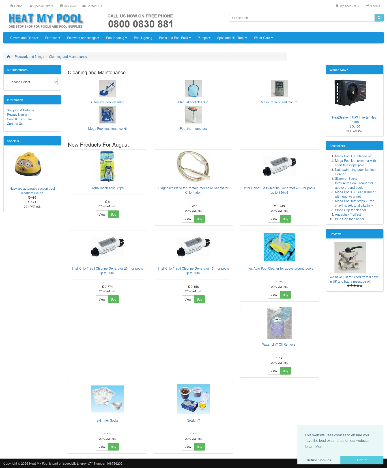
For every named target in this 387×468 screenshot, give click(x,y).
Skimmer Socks (107, 420)
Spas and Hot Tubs (231, 37)
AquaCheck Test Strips (107, 188)
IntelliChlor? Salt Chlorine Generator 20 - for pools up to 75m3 (107, 270)
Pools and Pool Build (174, 37)
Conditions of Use (19, 119)
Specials (13, 141)
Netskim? (193, 420)
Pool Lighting (143, 37)
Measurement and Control (279, 102)
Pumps (203, 37)
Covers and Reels (23, 37)
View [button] (102, 214)
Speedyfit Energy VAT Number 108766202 (92, 463)
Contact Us (15, 123)
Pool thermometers (193, 128)
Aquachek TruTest (348, 214)
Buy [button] (113, 214)
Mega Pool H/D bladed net (353, 156)
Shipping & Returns (20, 110)
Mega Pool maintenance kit (107, 128)
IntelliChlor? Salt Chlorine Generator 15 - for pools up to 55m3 (193, 270)
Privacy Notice (17, 114)
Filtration (51, 37)
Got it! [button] (362, 460)
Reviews (335, 234)
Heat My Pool (38, 463)
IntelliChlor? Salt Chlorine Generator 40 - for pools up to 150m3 (279, 190)
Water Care (262, 37)
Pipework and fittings (82, 37)
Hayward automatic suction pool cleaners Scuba (32, 190)
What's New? (338, 69)
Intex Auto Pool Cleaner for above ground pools (279, 268)
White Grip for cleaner (350, 210)
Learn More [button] (314, 446)
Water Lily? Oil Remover (279, 344)
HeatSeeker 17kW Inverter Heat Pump (354, 119)
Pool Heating (115, 37)
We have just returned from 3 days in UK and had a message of (353, 279)
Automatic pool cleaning (107, 102)
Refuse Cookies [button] (319, 460)
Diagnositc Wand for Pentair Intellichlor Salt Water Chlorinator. (193, 190)
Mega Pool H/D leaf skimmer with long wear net (355, 194)
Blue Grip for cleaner (349, 219)
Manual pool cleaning (193, 102)
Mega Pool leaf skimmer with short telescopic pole (355, 162)
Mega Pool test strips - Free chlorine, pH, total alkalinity (354, 203)
